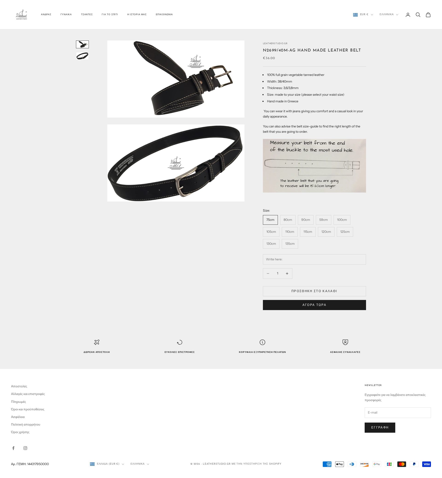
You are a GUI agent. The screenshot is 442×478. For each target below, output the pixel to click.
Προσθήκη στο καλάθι (314, 291)
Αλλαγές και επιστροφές (28, 394)
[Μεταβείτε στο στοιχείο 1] (82, 44)
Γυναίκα (66, 15)
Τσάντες (87, 15)
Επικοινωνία (164, 15)
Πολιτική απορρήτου (25, 424)
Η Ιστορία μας (137, 15)
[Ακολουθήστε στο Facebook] (13, 448)
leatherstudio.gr (275, 44)
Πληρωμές (18, 402)
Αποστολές (19, 386)
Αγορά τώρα (314, 305)
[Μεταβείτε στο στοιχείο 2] (82, 56)
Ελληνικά (387, 14)
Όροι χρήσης (20, 432)
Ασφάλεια (18, 417)
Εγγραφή (380, 427)
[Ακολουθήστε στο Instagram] (25, 448)
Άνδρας (46, 15)
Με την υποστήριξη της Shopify (257, 464)
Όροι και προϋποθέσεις (27, 409)
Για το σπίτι (110, 15)
